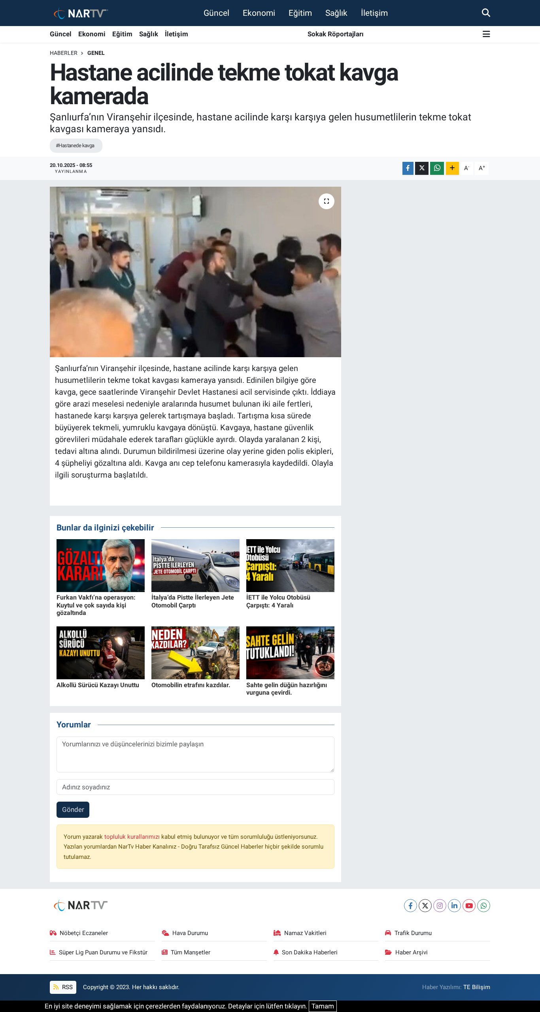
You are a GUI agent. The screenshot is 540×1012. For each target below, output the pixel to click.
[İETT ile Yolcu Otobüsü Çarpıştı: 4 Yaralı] (290, 565)
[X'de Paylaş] (422, 168)
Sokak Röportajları (336, 34)
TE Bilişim (476, 987)
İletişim (374, 13)
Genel (96, 53)
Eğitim (300, 13)
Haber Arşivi (411, 952)
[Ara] (486, 13)
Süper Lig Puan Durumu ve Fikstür (103, 952)
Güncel (216, 13)
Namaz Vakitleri (305, 933)
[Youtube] (469, 905)
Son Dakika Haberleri (310, 952)
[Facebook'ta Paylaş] (407, 168)
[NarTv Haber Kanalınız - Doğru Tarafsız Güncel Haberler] (79, 12)
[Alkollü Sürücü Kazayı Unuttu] (101, 652)
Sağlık (336, 13)
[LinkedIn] (454, 905)
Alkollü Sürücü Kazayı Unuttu (98, 685)
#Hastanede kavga (75, 145)
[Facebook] (410, 905)
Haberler (63, 53)
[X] (425, 905)
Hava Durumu (190, 933)
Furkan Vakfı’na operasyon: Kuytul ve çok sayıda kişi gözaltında (96, 605)
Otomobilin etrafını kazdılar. (190, 685)
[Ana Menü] (486, 34)
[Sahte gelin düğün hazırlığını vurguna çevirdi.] (290, 652)
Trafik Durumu (413, 933)
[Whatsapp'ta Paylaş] (437, 168)
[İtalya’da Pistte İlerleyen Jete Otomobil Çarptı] (195, 565)
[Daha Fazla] (452, 168)
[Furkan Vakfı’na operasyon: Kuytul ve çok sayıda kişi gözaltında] (101, 565)
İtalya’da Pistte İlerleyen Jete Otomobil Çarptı (192, 601)
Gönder (73, 809)
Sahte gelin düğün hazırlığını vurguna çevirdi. (286, 688)
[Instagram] (439, 905)
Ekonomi (259, 13)
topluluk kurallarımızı (132, 836)
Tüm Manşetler (190, 952)
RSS (66, 987)
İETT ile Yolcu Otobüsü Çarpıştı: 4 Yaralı (278, 601)
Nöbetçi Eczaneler (84, 933)
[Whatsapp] (483, 905)
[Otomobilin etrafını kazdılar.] (195, 652)
